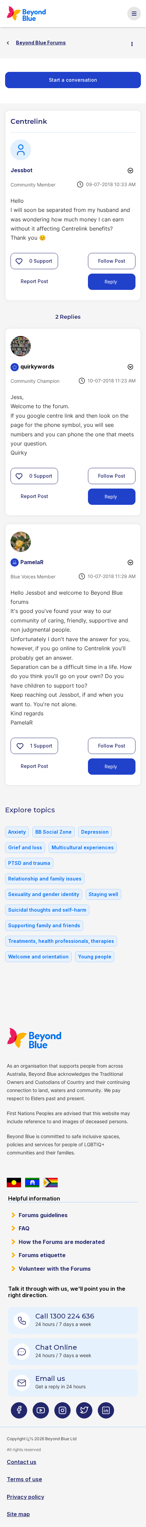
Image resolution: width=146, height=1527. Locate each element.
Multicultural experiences (83, 847)
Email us (50, 1378)
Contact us (21, 1462)
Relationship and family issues (44, 878)
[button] (19, 261)
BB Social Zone (53, 832)
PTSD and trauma (29, 863)
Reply (111, 281)
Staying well (103, 894)
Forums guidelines (43, 1215)
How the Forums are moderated (62, 1241)
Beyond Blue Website (38, 1038)
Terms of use (24, 1479)
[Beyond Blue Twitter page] (84, 1413)
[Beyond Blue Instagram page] (62, 1413)
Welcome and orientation (38, 956)
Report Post (34, 281)
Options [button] (134, 43)
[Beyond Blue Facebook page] (19, 1413)
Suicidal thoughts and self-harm (47, 910)
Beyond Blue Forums (29, 13)
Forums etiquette (42, 1255)
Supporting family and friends (44, 925)
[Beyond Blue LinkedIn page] (106, 1413)
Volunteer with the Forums (55, 1268)
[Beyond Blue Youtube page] (41, 1413)
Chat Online (56, 1347)
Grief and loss (25, 847)
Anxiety (17, 832)
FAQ (24, 1228)
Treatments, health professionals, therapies (61, 941)
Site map (18, 1514)
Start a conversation (73, 80)
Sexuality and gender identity (43, 894)
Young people (94, 956)
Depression (95, 832)
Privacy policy (25, 1496)
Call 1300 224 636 (64, 1316)
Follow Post (111, 261)
